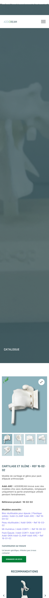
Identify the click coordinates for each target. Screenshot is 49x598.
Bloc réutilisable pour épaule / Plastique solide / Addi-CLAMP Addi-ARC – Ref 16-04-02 (23, 516)
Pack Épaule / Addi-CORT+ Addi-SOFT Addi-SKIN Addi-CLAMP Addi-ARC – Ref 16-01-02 (22, 536)
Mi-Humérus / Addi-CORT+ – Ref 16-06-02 (24, 529)
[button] (4, 595)
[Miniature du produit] (41, 382)
